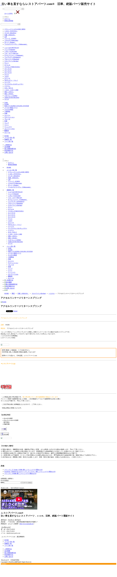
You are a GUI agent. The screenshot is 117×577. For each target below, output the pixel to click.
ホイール (7, 132)
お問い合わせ (8, 152)
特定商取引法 (8, 150)
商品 (13, 293)
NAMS (6, 104)
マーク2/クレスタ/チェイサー (13, 84)
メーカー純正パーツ (11, 107)
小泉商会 (7, 111)
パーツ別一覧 (8, 141)
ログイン (7, 19)
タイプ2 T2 (8, 69)
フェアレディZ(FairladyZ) (12, 57)
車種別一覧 (8, 139)
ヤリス (6, 74)
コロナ (6, 76)
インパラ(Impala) (9, 49)
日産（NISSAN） (10, 35)
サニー (6, 63)
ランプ (6, 123)
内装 (5, 113)
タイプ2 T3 (8, 72)
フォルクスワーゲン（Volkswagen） (16, 44)
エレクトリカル (9, 129)
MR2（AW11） (9, 92)
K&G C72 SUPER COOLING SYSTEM (16, 106)
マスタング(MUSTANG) (12, 67)
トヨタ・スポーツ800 (11, 90)
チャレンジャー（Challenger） (14, 55)
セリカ (6, 99)
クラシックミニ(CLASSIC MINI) (14, 29)
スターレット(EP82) (10, 95)
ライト (6, 125)
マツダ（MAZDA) (10, 33)
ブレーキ (7, 119)
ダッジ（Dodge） (10, 42)
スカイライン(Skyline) (11, 61)
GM (5, 37)
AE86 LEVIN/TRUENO (11, 97)
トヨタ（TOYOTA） (11, 31)
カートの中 (8, 13)
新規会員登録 (8, 21)
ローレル (7, 65)
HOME (6, 136)
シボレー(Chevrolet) (10, 51)
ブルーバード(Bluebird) (11, 59)
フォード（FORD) (10, 38)
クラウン (7, 86)
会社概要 (7, 147)
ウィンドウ (8, 127)
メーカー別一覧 (9, 137)
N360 (6, 102)
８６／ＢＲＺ (8, 88)
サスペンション (9, 117)
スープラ (7, 82)
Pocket (15, 311)
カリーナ (7, 78)
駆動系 (6, 130)
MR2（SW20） (9, 94)
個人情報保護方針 (10, 148)
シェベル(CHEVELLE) (11, 47)
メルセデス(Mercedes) (11, 40)
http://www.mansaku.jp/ (26, 524)
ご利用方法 (8, 145)
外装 (5, 121)
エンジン (7, 115)
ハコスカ (52, 293)
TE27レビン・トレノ (11, 80)
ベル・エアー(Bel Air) (11, 53)
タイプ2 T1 (8, 70)
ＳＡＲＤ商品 (8, 109)
